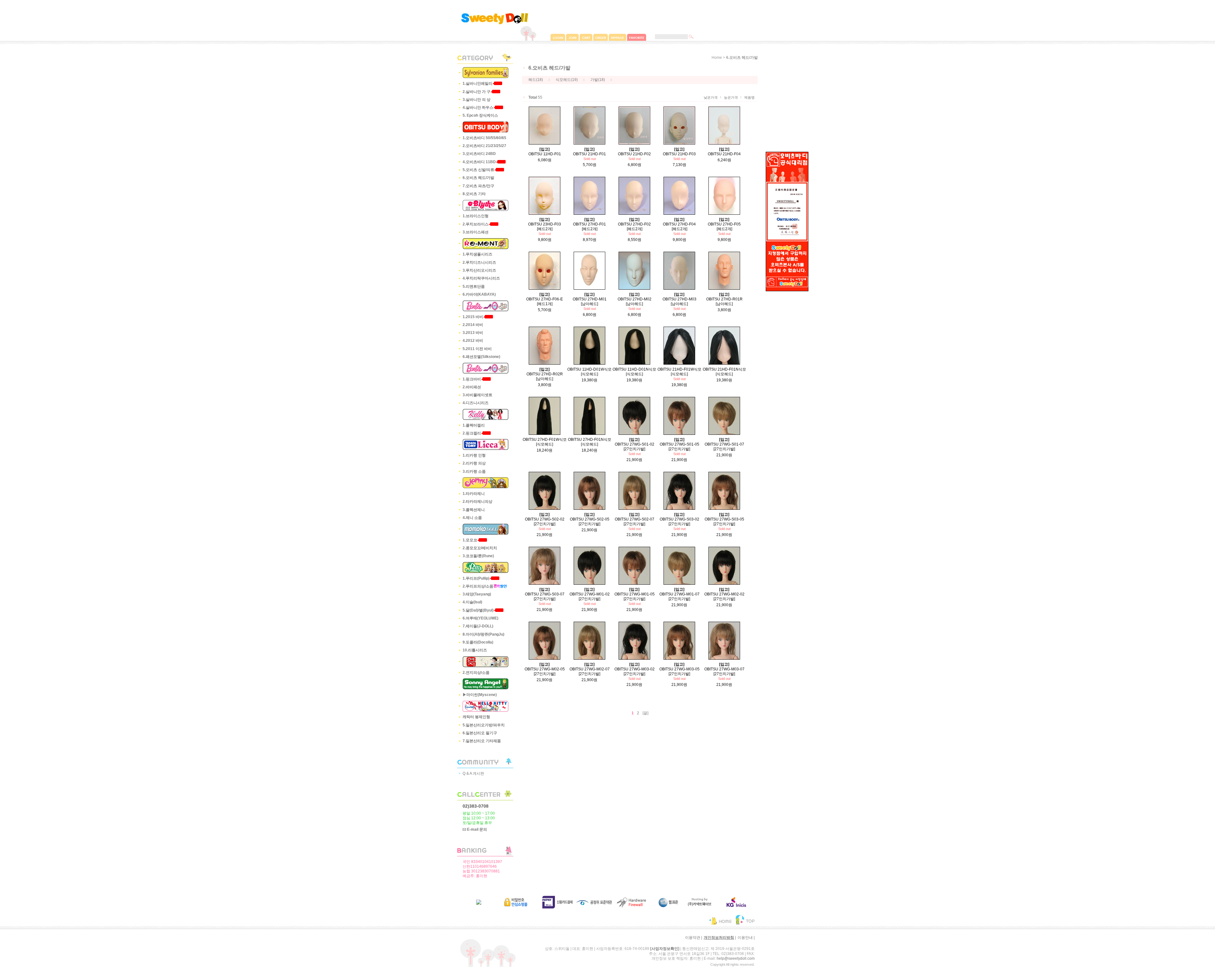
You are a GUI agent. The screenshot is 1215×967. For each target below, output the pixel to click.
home (717, 57)
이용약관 (692, 937)
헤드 (532, 80)
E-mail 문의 (476, 829)
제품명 (749, 97)
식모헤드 (563, 80)
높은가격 (731, 97)
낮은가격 (711, 97)
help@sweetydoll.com (736, 958)
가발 (594, 80)
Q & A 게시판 (473, 773)
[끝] (645, 713)
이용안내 (745, 937)
